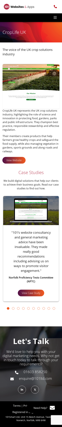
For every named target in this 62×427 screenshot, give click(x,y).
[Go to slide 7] (38, 308)
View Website (14, 160)
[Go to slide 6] (33, 308)
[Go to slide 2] (13, 308)
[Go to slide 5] (28, 308)
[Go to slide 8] (43, 308)
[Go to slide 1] (8, 308)
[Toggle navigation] (55, 18)
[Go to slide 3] (18, 308)
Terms (17, 405)
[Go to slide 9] (49, 308)
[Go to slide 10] (54, 308)
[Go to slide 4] (23, 308)
